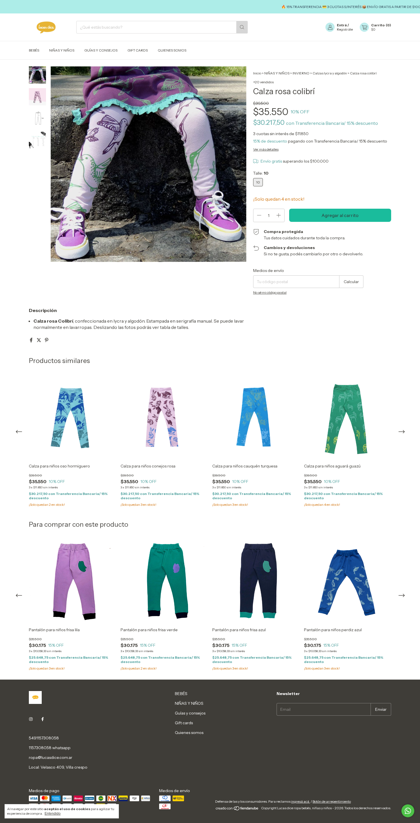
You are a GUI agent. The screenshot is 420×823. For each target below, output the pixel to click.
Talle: (261, 173)
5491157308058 (44, 738)
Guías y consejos (100, 50)
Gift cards (137, 50)
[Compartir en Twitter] (39, 340)
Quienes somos (172, 50)
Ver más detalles (266, 149)
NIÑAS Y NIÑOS (61, 50)
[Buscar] (242, 27)
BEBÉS (34, 50)
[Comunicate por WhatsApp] (407, 810)
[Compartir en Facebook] (31, 340)
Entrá (342, 25)
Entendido (53, 814)
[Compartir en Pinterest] (46, 340)
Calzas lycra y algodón (330, 73)
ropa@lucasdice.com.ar (50, 757)
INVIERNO (301, 73)
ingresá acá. (300, 801)
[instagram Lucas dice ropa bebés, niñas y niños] (31, 719)
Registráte (345, 29)
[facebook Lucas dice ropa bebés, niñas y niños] (43, 719)
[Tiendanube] (237, 809)
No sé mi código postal (270, 292)
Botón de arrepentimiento (332, 801)
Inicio (257, 73)
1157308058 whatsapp (50, 747)
